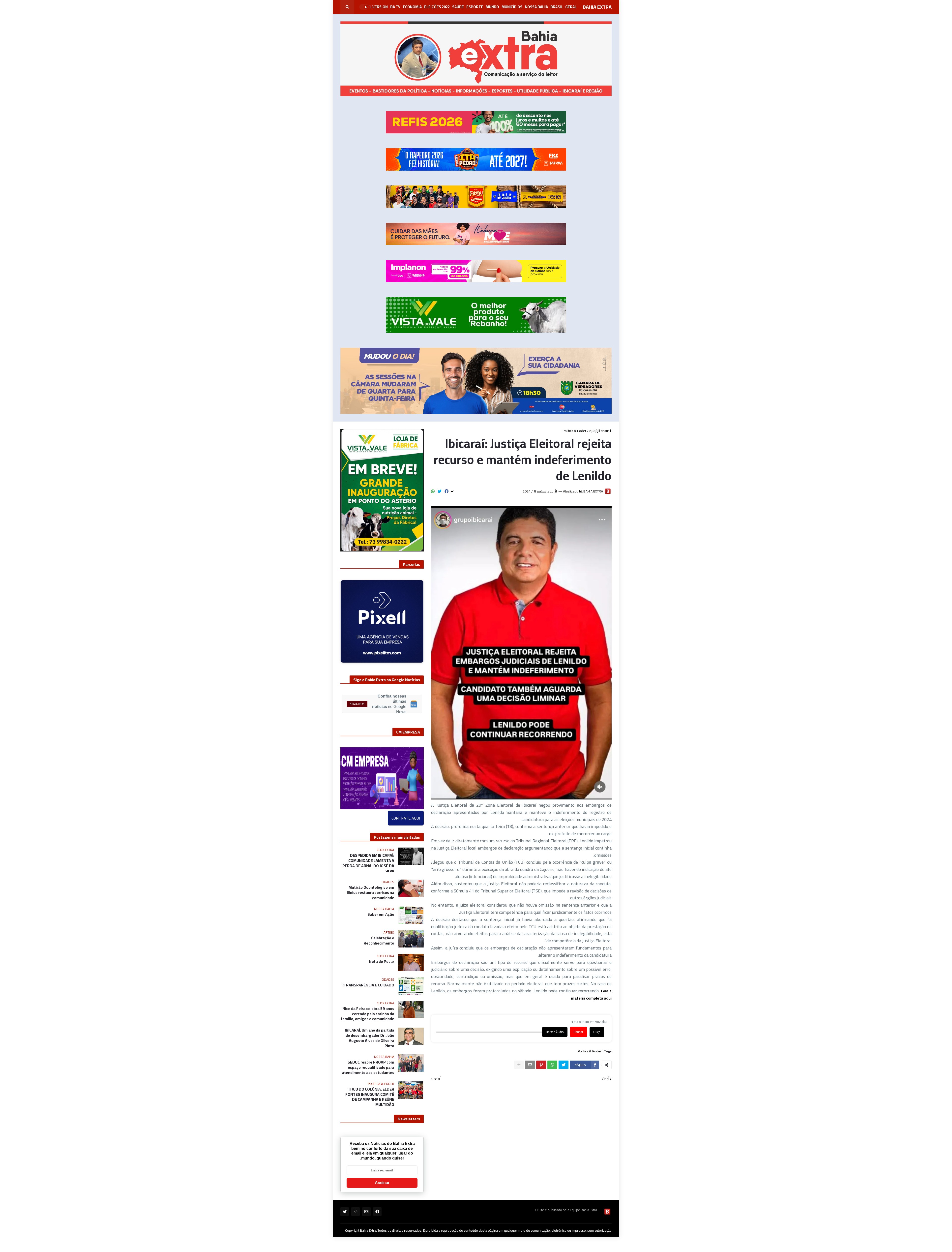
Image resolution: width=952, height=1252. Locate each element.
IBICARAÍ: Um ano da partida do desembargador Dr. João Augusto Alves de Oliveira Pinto (369, 1038)
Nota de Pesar (381, 961)
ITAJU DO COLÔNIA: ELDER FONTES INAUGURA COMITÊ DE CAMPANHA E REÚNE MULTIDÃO (369, 1097)
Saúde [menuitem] (458, 6)
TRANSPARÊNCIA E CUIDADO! (368, 985)
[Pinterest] (541, 1065)
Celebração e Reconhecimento (379, 940)
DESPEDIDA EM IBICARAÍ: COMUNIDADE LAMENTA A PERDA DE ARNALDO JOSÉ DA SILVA (368, 863)
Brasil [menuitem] (556, 6)
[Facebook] (446, 491)
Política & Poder (574, 430)
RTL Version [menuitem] (376, 6)
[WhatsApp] (433, 491)
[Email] (530, 1065)
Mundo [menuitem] (492, 6)
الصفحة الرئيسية (600, 430)
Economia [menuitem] (412, 6)
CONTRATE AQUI (405, 818)
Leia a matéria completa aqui (591, 994)
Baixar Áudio (555, 1032)
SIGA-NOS (357, 704)
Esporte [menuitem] (474, 6)
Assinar (382, 1183)
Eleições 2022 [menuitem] (437, 6)
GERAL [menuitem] (571, 6)
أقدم (437, 1078)
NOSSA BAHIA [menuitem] (536, 6)
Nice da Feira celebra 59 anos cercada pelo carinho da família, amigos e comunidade (367, 1013)
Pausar (578, 1032)
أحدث (605, 1078)
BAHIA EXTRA (597, 6)
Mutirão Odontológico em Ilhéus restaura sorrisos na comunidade (370, 892)
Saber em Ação (380, 914)
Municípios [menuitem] (512, 6)
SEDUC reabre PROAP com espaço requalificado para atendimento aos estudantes (368, 1067)
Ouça (596, 1032)
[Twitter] (440, 491)
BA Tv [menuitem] (395, 6)
